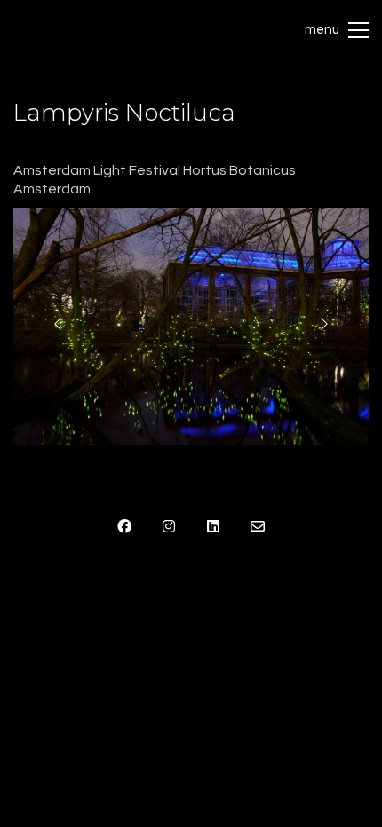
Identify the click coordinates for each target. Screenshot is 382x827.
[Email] (257, 526)
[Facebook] (124, 526)
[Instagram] (169, 526)
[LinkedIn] (213, 526)
